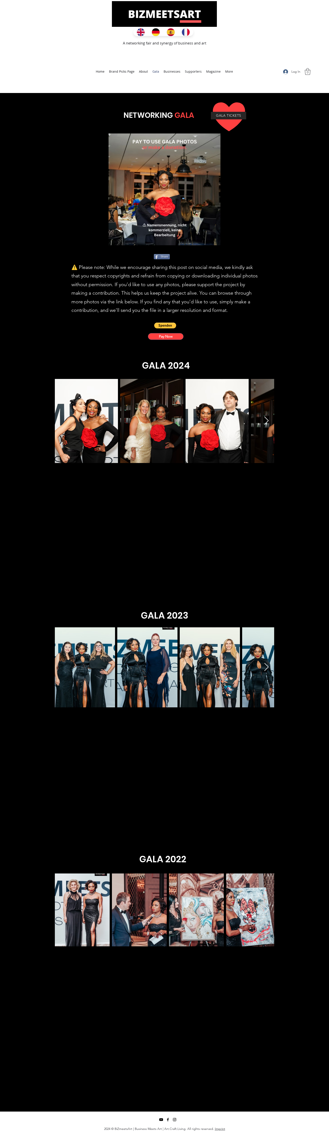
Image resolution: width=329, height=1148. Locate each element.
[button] (307, 71)
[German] (155, 32)
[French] (185, 32)
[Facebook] (168, 1119)
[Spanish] (170, 32)
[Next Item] (266, 420)
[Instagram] (174, 1119)
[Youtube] (161, 1119)
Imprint (220, 1129)
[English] (140, 32)
